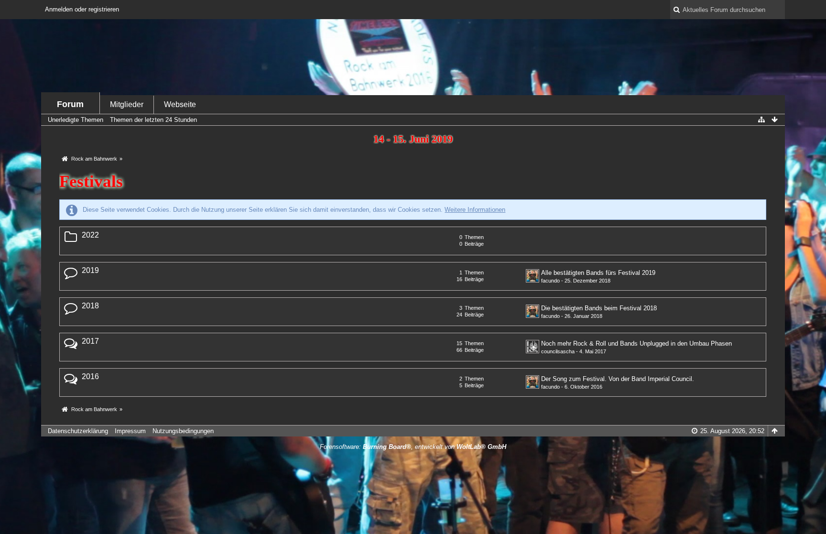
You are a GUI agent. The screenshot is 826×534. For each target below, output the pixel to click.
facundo (550, 280)
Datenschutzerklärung (78, 431)
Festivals (91, 181)
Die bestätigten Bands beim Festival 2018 (599, 308)
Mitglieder (126, 104)
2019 (90, 270)
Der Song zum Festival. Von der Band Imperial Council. (617, 378)
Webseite (180, 104)
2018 (90, 306)
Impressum (130, 431)
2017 (90, 341)
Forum (70, 104)
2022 (90, 235)
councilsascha (558, 351)
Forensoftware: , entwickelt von (413, 446)
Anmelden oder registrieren (82, 9)
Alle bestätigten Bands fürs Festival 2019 (598, 272)
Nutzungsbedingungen (183, 431)
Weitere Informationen (475, 209)
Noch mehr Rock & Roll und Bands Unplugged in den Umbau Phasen (636, 343)
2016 (90, 376)
